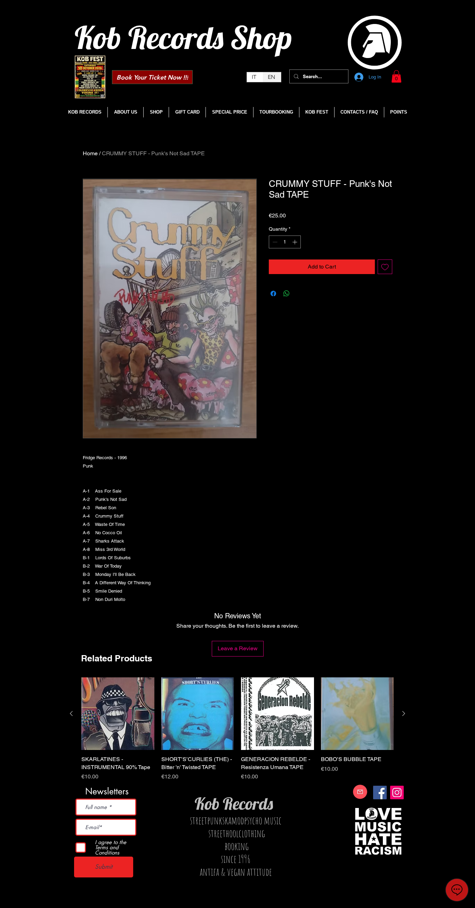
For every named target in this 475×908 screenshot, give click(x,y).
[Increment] (295, 242)
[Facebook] (380, 792)
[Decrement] (274, 242)
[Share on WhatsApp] (286, 293)
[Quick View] (117, 713)
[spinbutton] (285, 242)
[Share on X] (300, 293)
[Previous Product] (71, 713)
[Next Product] (404, 713)
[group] (237, 729)
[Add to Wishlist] (385, 266)
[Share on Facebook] (273, 293)
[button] (396, 76)
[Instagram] (397, 792)
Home (90, 153)
